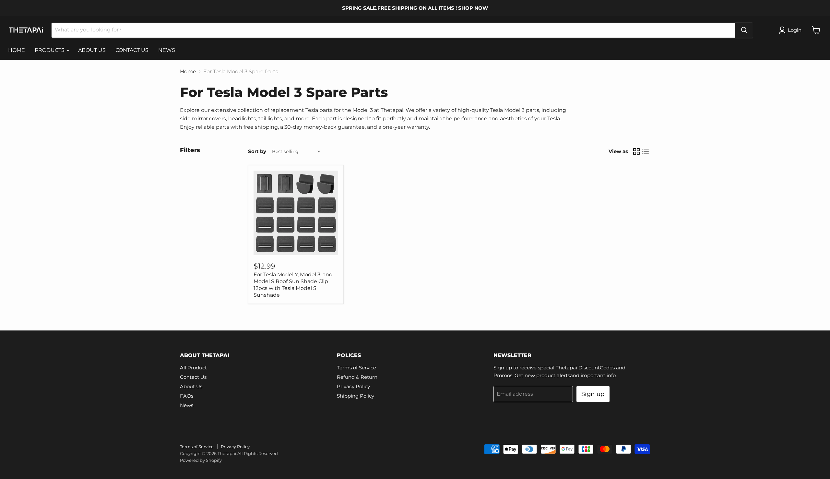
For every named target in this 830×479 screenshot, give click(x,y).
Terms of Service (356, 368)
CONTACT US (131, 50)
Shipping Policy (355, 396)
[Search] (744, 30)
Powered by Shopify (201, 460)
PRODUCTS (50, 50)
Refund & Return (357, 377)
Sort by (257, 151)
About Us (191, 386)
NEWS (166, 50)
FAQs (186, 396)
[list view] (645, 151)
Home (188, 72)
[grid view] (636, 151)
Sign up (593, 394)
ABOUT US (92, 50)
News (186, 405)
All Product (193, 368)
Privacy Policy (353, 386)
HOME (16, 50)
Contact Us (193, 377)
